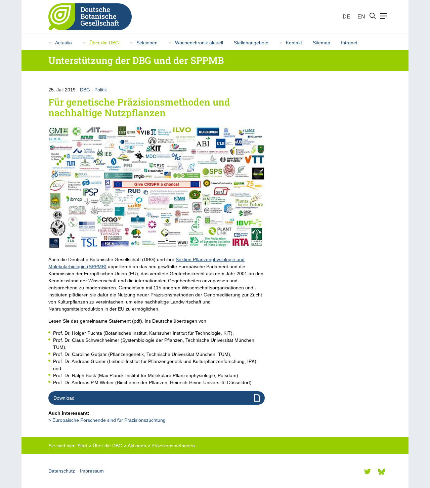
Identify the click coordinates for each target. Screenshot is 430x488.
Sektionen (147, 42)
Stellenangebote (251, 42)
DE (346, 16)
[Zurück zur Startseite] (87, 16)
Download (64, 398)
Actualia (63, 42)
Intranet (349, 42)
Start (82, 445)
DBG (85, 89)
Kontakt (294, 42)
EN (361, 16)
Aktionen (137, 445)
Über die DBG (104, 42)
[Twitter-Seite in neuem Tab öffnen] (367, 471)
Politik (100, 89)
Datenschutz (61, 471)
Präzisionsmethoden (173, 445)
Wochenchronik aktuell (199, 42)
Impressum (92, 471)
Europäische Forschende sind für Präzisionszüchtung (109, 420)
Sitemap (321, 42)
